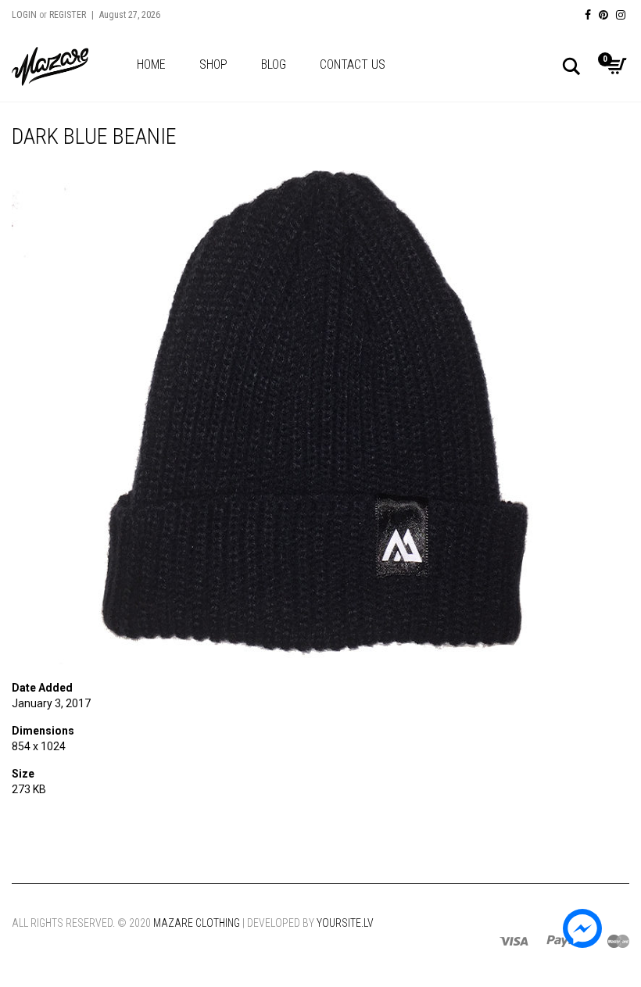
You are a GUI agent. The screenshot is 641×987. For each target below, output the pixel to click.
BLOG (273, 64)
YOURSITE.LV (345, 923)
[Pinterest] (603, 15)
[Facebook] (587, 15)
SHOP (213, 64)
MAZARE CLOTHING (196, 923)
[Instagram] (621, 15)
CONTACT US (352, 64)
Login (24, 14)
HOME (151, 64)
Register (67, 14)
